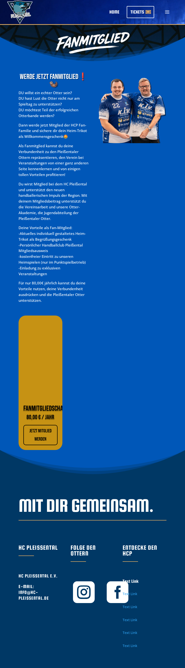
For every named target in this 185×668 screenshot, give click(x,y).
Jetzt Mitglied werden (40, 435)
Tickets (137, 11)
